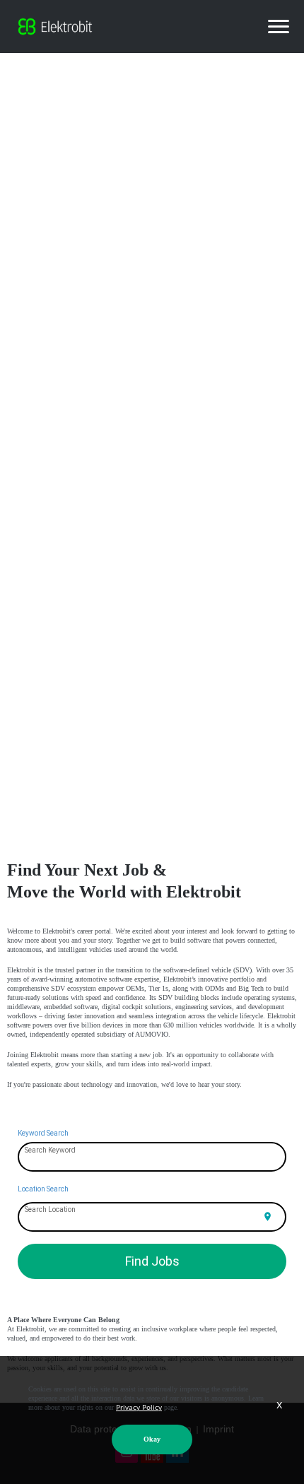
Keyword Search (43, 1133)
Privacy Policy (139, 1407)
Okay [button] (152, 1439)
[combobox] (152, 1157)
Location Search (43, 1189)
